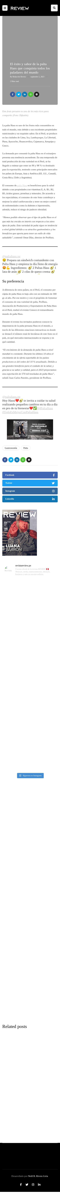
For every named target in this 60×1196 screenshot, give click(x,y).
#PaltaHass (46, 408)
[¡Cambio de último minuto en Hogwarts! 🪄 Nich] (30, 595)
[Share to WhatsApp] (30, 94)
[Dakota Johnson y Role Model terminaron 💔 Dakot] (30, 720)
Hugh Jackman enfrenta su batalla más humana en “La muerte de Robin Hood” (25, 900)
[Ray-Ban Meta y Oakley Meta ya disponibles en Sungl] (30, 657)
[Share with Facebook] (12, 94)
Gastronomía (11, 448)
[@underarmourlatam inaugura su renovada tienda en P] (30, 751)
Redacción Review (19, 77)
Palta (25, 448)
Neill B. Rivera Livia (38, 1176)
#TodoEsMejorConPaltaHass (20, 412)
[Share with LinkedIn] (24, 94)
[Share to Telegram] (36, 94)
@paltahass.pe (11, 256)
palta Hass (22, 185)
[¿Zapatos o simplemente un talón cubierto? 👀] (30, 688)
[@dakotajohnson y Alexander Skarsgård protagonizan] (30, 626)
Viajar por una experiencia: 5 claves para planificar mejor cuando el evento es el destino (27, 842)
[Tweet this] (18, 94)
